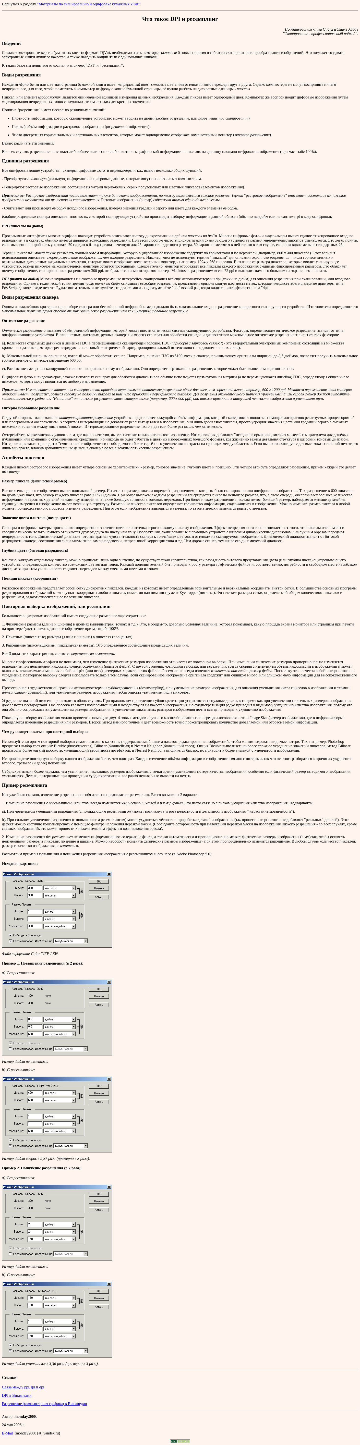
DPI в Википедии (17, 1395)
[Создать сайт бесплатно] (180, 1442)
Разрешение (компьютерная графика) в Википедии (44, 1404)
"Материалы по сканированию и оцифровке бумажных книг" (88, 4)
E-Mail (7, 1433)
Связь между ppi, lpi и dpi (23, 1387)
